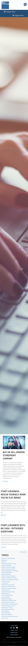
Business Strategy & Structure (9, 577)
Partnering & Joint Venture (8, 602)
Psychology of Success (7, 607)
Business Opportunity (6, 572)
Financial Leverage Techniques (9, 588)
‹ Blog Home (23, 552)
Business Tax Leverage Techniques (10, 579)
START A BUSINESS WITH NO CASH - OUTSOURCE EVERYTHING (13, 528)
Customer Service (5, 581)
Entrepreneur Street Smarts (8, 586)
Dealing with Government (7, 584)
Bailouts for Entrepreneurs (8, 558)
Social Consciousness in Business (9, 616)
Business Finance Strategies (8, 567)
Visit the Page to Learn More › (14, 637)
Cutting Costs (4, 583)
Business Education (6, 565)
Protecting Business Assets (8, 605)
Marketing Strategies (6, 599)
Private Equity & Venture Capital (9, 604)
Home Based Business (7, 595)
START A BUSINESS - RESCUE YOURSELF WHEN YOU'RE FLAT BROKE (13, 494)
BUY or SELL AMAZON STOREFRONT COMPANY (14, 455)
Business (3, 562)
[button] (11, 628)
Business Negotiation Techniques (9, 570)
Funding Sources (5, 590)
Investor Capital (5, 597)
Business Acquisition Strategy (8, 563)
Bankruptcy (4, 560)
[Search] (25, 4)
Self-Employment (6, 613)
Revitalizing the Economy (7, 609)
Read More (5, 481)
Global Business (5, 593)
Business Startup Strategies (8, 576)
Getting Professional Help (8, 591)
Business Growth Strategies (8, 569)
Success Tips (4, 618)
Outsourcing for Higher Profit (8, 600)
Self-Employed (5, 611)
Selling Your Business (6, 614)
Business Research (6, 574)
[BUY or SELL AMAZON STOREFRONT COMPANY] (14, 442)
